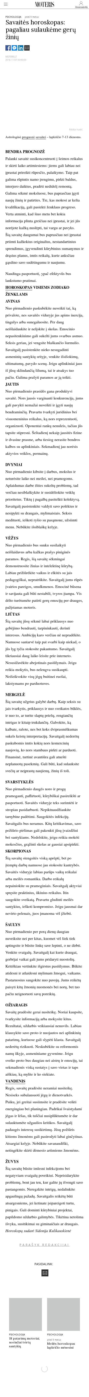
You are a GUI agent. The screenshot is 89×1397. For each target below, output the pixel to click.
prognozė (28, 137)
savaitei (41, 137)
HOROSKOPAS (18, 287)
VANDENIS (15, 1081)
